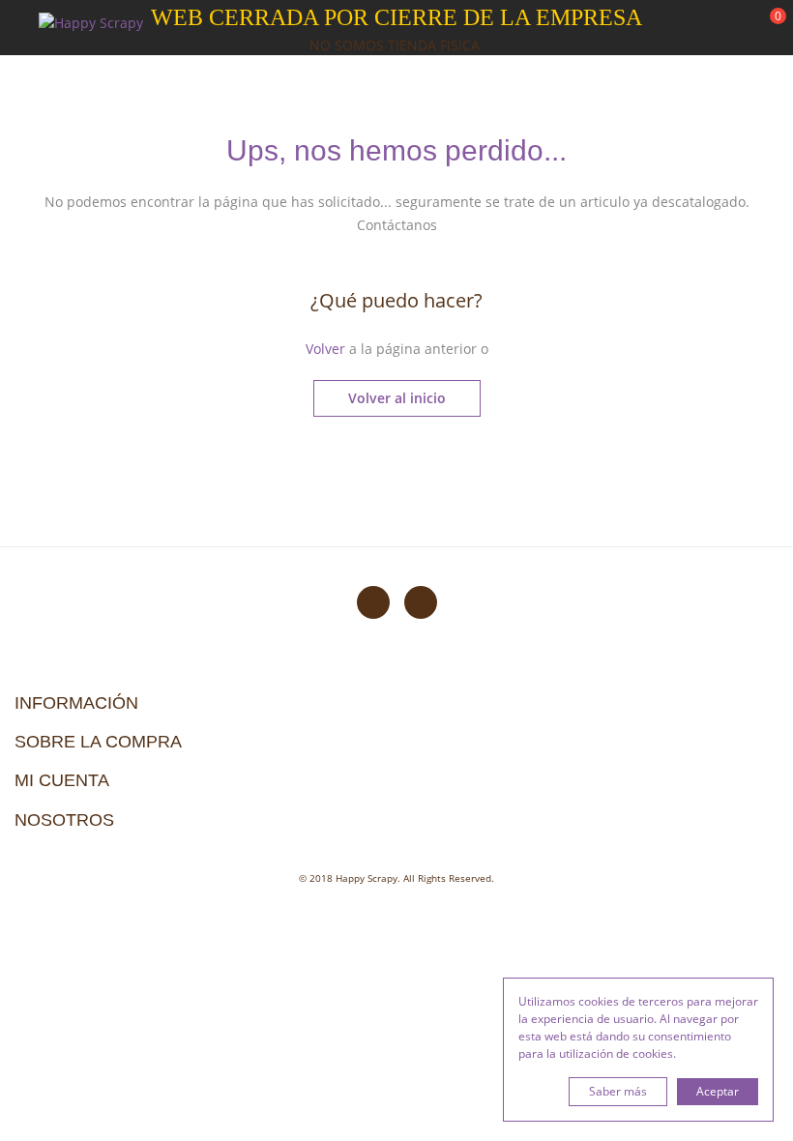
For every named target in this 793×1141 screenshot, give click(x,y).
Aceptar (717, 1091)
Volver (325, 348)
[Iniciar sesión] (705, 28)
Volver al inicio (397, 398)
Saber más (618, 1091)
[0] (766, 29)
